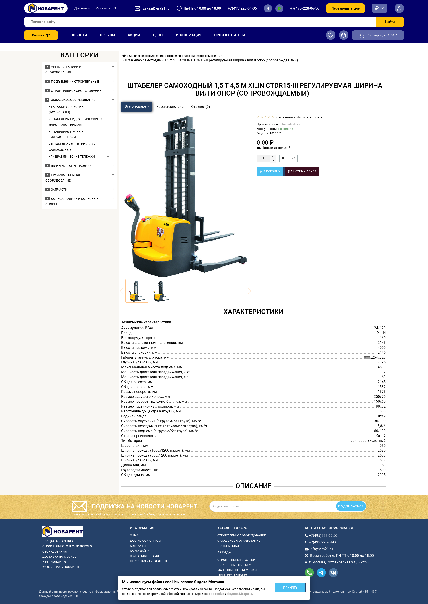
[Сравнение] (343, 35)
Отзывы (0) (200, 106)
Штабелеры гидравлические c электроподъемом (75, 122)
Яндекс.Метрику (239, 594)
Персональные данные (149, 561)
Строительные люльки (236, 559)
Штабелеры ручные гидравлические (66, 134)
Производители (229, 35)
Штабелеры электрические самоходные (73, 146)
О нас (134, 535)
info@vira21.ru (321, 549)
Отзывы (107, 35)
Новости (78, 35)
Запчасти (58, 189)
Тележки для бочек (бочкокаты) (66, 109)
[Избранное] (330, 35)
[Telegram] (268, 8)
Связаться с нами (144, 556)
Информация (188, 35)
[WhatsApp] (279, 8)
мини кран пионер (232, 575)
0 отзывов (284, 117)
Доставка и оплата (145, 540)
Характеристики (170, 106)
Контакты (138, 545)
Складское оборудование (72, 100)
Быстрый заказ (303, 171)
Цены (158, 35)
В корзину (271, 171)
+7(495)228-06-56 (304, 8)
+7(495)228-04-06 (242, 8)
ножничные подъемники (238, 565)
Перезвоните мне (345, 8)
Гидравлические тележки (72, 156)
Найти (390, 22)
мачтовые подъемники (237, 570)
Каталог (38, 35)
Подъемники (228, 545)
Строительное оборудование (75, 90)
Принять (290, 587)
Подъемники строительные (74, 81)
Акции (134, 35)
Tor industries (291, 124)
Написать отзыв (309, 117)
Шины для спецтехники (71, 165)
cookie (219, 594)
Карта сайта (140, 551)
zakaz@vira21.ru (156, 8)
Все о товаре (136, 106)
